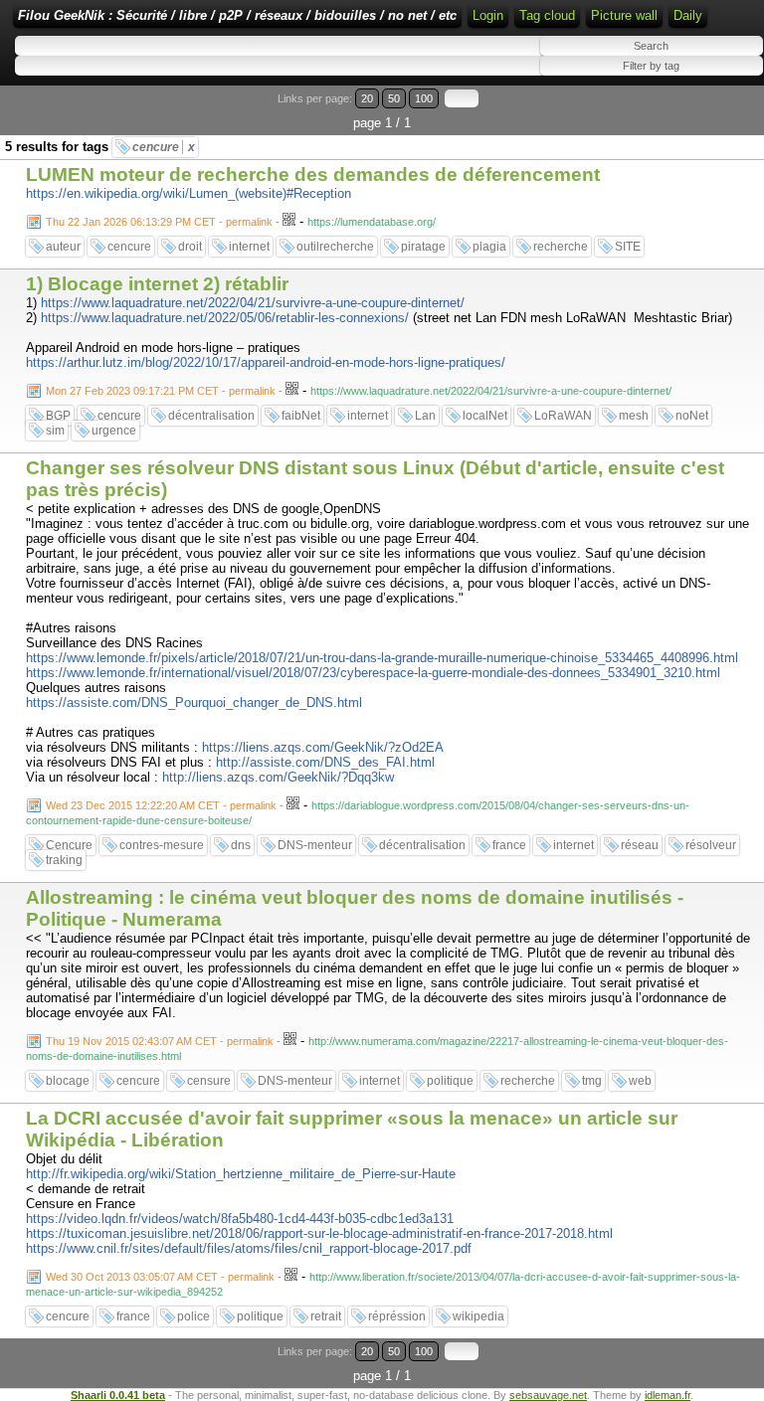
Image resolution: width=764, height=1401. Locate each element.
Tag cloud (547, 15)
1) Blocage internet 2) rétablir (157, 283)
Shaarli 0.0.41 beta (118, 1395)
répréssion (397, 1316)
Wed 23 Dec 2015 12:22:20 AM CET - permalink (161, 805)
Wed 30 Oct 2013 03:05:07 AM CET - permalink (160, 1277)
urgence (114, 431)
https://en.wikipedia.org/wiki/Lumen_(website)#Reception (188, 193)
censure (209, 1081)
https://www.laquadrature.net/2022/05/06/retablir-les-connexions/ (225, 317)
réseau (640, 845)
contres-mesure (161, 845)
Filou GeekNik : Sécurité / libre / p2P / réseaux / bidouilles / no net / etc (237, 15)
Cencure (69, 845)
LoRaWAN (563, 416)
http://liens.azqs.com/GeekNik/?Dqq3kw (278, 777)
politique (450, 1081)
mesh (634, 416)
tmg (592, 1081)
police (193, 1316)
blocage (68, 1081)
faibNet (301, 416)
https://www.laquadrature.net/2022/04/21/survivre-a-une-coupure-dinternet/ (253, 302)
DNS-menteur (315, 845)
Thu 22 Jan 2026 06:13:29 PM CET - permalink (159, 222)
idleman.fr (667, 1395)
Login (488, 15)
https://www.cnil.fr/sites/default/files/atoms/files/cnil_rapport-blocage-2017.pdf (249, 1248)
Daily (687, 15)
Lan (425, 416)
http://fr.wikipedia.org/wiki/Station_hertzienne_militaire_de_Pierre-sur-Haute (241, 1173)
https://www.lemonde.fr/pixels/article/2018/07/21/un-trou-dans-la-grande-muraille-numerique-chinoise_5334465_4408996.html (382, 657)
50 (394, 98)
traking (64, 860)
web (640, 1081)
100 (424, 98)
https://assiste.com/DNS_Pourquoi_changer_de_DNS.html (194, 702)
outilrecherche (335, 247)
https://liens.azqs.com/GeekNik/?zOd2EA (323, 747)
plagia (489, 247)
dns (241, 845)
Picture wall (624, 15)
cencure (163, 147)
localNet (485, 416)
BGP (58, 416)
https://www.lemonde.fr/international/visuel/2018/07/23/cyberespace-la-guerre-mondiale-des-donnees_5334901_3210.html (373, 672)
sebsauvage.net (548, 1395)
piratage (423, 247)
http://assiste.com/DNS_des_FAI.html (325, 762)
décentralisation (211, 416)
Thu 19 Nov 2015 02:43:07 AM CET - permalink (160, 1041)
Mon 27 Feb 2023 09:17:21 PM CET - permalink (161, 391)
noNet (691, 416)
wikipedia (478, 1316)
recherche (560, 247)
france (509, 845)
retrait (325, 1316)
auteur (63, 247)
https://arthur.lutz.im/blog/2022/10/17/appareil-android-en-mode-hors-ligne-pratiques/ (265, 362)
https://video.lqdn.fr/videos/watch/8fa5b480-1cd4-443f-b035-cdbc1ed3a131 (240, 1218)
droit (190, 247)
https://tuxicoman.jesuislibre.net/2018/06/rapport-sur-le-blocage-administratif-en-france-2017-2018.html (319, 1233)
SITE (628, 247)
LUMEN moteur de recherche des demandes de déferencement (313, 174)
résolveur (710, 845)
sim (55, 431)
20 (367, 98)
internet (249, 247)
